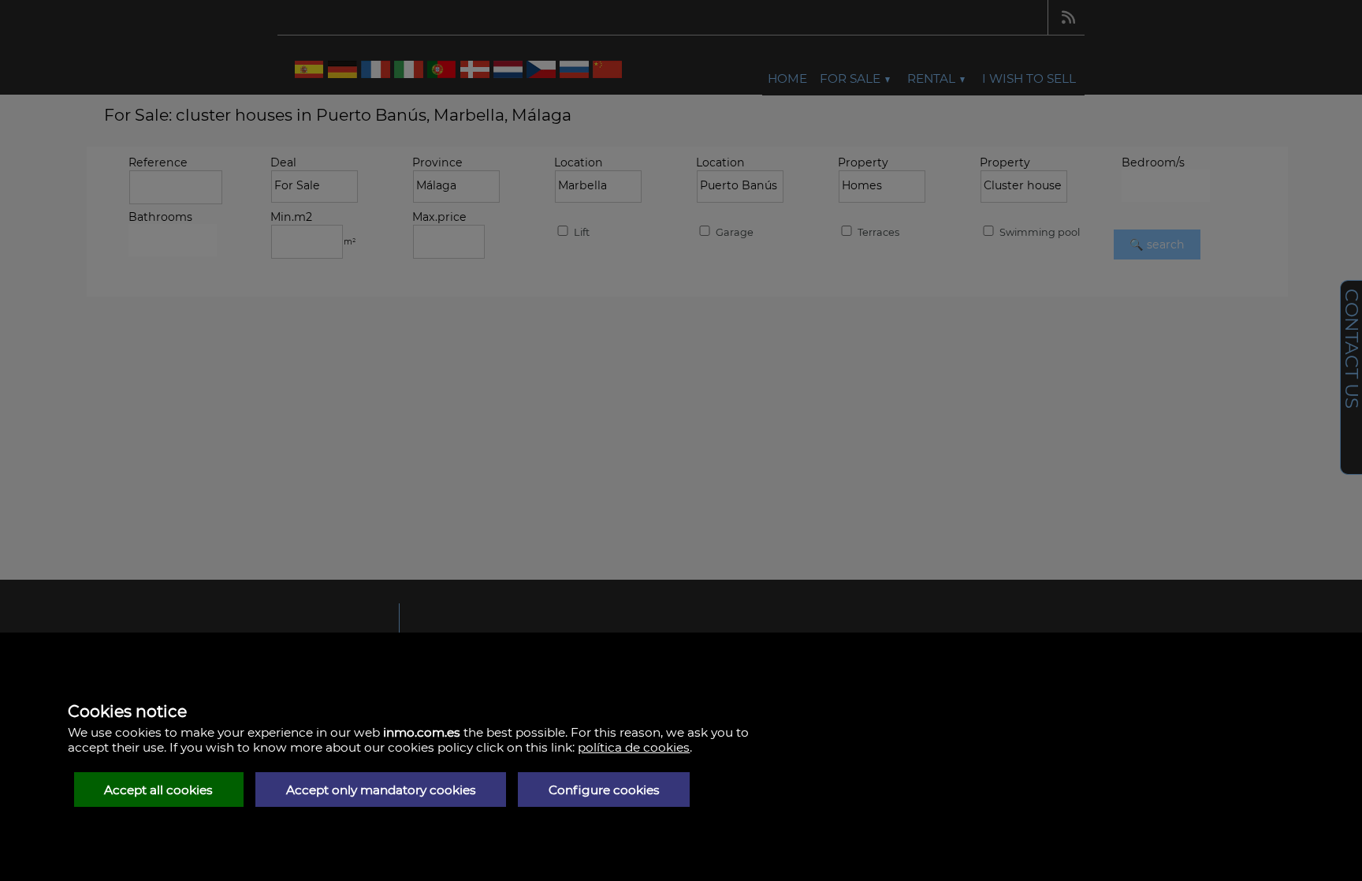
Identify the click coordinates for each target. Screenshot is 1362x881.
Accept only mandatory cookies (381, 789)
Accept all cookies (158, 789)
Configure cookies (604, 789)
